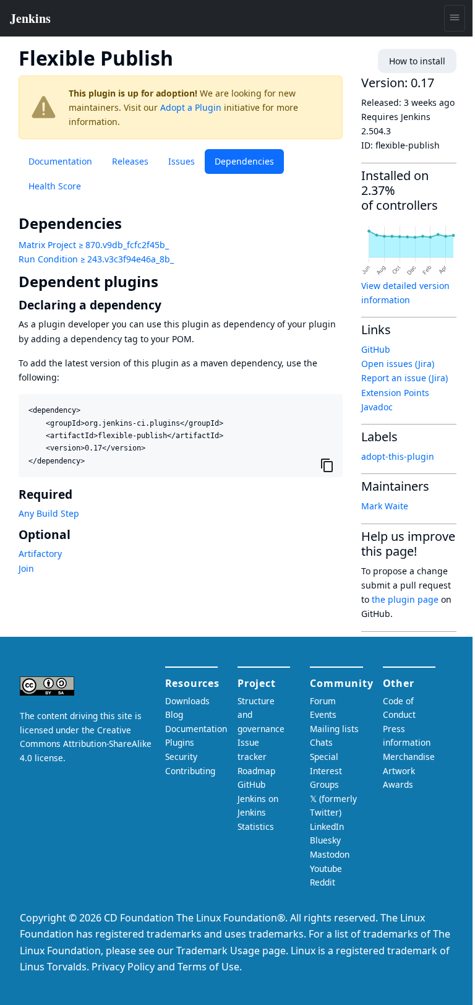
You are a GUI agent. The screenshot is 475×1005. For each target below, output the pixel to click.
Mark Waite (384, 506)
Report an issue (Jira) (404, 378)
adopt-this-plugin (397, 456)
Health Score (54, 186)
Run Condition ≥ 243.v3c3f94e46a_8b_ (96, 259)
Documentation (60, 161)
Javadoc (377, 407)
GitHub (375, 349)
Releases (130, 161)
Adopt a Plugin (190, 107)
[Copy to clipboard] (327, 464)
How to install (417, 61)
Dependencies (244, 161)
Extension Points (395, 393)
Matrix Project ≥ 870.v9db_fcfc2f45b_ (94, 245)
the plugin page (405, 599)
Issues (181, 161)
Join (26, 568)
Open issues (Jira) (397, 363)
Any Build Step (49, 513)
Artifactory (40, 553)
